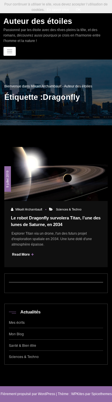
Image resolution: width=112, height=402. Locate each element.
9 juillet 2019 (7, 179)
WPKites (77, 394)
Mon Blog (16, 333)
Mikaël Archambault (29, 209)
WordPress (46, 394)
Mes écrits (17, 322)
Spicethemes (101, 394)
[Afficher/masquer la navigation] (9, 51)
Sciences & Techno (69, 209)
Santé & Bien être (22, 345)
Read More (21, 254)
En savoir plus (58, 9)
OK (78, 9)
